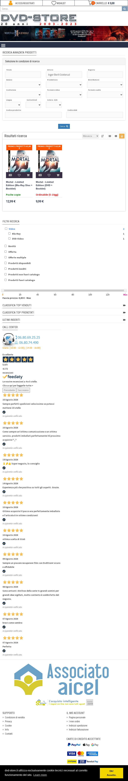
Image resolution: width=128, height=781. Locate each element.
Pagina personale (77, 717)
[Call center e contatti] (21, 341)
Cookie (8, 725)
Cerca (62, 126)
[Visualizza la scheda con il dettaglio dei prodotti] (116, 136)
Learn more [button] (40, 775)
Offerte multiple (17, 257)
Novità (12, 246)
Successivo (23, 390)
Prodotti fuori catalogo (21, 280)
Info (7, 729)
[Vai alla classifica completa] (124, 305)
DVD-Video (18, 238)
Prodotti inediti (17, 268)
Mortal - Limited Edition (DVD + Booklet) (45, 185)
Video (12, 228)
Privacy (8, 721)
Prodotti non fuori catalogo (24, 274)
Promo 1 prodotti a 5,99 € (19, 147)
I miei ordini (74, 721)
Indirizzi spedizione (78, 725)
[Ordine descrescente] (102, 136)
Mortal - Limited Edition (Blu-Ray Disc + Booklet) (19, 185)
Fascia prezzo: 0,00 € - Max (16, 297)
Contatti (8, 733)
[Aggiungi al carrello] (28, 175)
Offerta (12, 251)
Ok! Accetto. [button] (111, 773)
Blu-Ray (16, 233)
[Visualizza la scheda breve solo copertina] (121, 136)
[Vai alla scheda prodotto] (10, 175)
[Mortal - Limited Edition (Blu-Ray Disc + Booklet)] (19, 161)
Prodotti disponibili (19, 263)
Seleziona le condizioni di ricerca (22, 61)
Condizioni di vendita (15, 717)
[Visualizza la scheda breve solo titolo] (110, 136)
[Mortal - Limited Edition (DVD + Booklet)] (49, 161)
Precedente (9, 390)
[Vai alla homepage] (39, 19)
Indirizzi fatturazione (78, 729)
